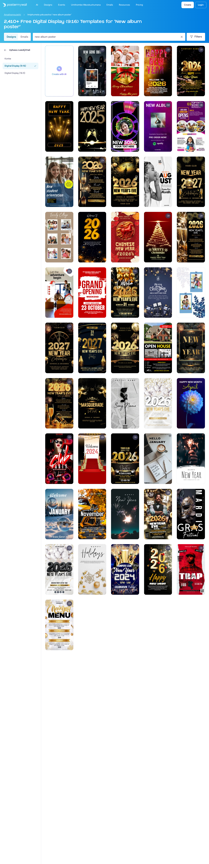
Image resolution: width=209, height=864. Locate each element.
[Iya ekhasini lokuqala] (13, 5)
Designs (11, 36)
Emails (24, 36)
